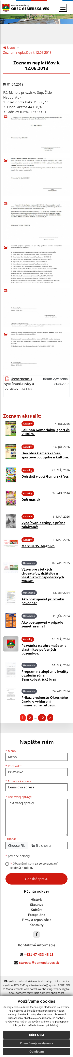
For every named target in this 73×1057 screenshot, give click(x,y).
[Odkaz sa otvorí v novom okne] (36, 934)
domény (21, 993)
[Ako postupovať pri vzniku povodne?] (10, 597)
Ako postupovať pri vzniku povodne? (42, 601)
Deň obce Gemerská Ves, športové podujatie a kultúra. (45, 455)
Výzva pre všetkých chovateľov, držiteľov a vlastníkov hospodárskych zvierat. (42, 575)
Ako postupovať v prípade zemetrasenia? (42, 624)
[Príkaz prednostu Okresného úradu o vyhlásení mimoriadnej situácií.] (10, 697)
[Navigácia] (63, 8)
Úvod (10, 47)
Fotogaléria (36, 915)
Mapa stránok (14, 989)
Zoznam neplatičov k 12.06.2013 (27, 52)
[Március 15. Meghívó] (10, 544)
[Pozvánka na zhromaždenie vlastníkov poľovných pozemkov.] (10, 645)
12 (42, 717)
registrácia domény (38, 993)
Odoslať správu (36, 879)
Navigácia (12, 7)
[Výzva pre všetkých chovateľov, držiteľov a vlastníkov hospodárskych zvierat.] (10, 571)
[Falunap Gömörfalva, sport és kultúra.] (10, 428)
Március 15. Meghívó (38, 546)
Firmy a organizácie (36, 920)
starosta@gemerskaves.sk (39, 962)
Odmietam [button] (36, 1051)
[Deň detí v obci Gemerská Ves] (10, 474)
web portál (30, 989)
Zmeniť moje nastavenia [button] (36, 1043)
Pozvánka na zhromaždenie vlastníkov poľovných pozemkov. (43, 649)
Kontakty (37, 925)
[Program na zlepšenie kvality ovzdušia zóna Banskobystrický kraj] (10, 671)
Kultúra (36, 910)
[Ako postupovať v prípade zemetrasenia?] (10, 620)
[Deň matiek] (10, 498)
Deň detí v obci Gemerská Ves (45, 476)
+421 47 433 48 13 (39, 954)
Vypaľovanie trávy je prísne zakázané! (43, 525)
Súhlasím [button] (36, 1035)
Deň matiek (30, 499)
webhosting (45, 989)
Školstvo (36, 905)
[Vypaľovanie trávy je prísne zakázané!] (10, 521)
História (37, 899)
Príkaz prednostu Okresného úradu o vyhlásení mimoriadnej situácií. (44, 701)
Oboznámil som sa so (35, 866)
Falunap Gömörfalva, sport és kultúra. (45, 432)
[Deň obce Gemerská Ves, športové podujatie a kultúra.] (10, 451)
